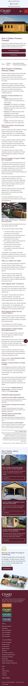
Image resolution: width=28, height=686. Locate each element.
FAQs (3, 668)
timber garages (14, 391)
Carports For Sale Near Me (7, 660)
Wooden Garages (5, 644)
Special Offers (5, 658)
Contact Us (4, 675)
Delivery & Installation (6, 630)
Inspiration (4, 673)
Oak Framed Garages (6, 642)
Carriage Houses (5, 646)
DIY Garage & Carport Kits (7, 652)
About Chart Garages (6, 626)
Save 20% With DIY (15, 1)
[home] (5, 11)
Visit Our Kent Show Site (14, 6)
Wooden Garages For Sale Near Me (9, 663)
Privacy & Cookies (6, 634)
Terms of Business (6, 636)
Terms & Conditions (6, 632)
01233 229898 (15, 4)
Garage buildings (7, 568)
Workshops (4, 650)
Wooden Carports (6, 648)
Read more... (7, 478)
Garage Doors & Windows (7, 656)
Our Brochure (13, 55)
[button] (26, 11)
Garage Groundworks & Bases (8, 654)
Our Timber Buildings (14, 50)
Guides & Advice (5, 670)
